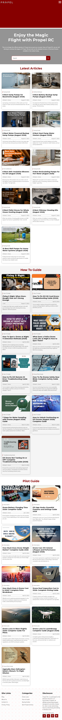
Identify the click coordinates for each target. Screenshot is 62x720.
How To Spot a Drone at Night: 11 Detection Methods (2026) (16, 338)
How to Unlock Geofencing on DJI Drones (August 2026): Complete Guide (46, 419)
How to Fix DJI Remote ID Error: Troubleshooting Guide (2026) (15, 379)
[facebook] (44, 716)
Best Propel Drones (27, 705)
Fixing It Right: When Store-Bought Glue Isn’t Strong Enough (14, 298)
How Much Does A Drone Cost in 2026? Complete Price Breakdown (15, 590)
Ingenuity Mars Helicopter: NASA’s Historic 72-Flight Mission (14, 671)
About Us (4, 699)
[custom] (56, 715)
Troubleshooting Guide (9, 455)
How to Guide (26, 699)
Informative (6, 504)
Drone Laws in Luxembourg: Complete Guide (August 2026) (46, 630)
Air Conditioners (7, 168)
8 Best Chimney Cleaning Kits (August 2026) (45, 211)
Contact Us (5, 702)
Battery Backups (38, 92)
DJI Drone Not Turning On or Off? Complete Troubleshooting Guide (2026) (15, 460)
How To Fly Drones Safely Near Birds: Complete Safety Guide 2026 (46, 379)
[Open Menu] (60, 2)
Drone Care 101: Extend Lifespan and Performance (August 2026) (44, 550)
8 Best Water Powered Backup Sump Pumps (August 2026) (16, 134)
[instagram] (52, 715)
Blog (3, 697)
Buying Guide (6, 92)
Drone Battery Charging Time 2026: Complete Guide (15, 508)
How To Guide (6, 293)
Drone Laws (6, 626)
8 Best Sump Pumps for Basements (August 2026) (14, 96)
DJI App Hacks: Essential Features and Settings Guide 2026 (45, 509)
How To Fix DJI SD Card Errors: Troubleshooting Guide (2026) (46, 297)
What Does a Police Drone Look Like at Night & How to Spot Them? (45, 339)
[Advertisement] (31, 16)
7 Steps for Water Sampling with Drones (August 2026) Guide (14, 419)
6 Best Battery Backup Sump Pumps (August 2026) (45, 96)
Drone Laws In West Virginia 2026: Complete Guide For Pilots (15, 631)
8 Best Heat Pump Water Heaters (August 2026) (43, 134)
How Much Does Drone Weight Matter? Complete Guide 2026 (16, 549)
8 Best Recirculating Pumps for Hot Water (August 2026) (46, 173)
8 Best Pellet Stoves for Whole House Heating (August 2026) (16, 211)
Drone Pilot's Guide (38, 374)
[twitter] (48, 716)
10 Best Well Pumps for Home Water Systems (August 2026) (15, 250)
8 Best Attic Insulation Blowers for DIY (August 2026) (16, 173)
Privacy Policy (6, 705)
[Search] (48, 58)
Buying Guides (26, 702)
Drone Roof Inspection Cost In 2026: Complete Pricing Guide (46, 589)
